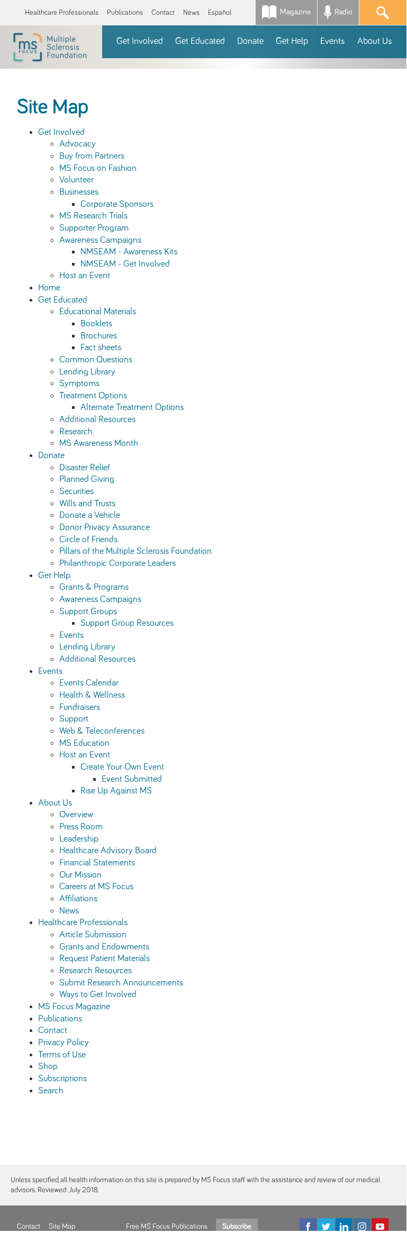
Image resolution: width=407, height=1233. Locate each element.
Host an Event (84, 275)
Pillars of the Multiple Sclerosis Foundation (135, 551)
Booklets (96, 323)
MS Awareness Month (98, 443)
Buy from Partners (91, 156)
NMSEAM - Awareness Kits (128, 252)
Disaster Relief (84, 467)
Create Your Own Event (122, 767)
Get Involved (61, 132)
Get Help (54, 575)
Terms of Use (62, 1055)
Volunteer (76, 180)
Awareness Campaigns (100, 240)
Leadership (78, 839)
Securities (76, 491)
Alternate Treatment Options (132, 407)
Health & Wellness (92, 695)
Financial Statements (97, 862)
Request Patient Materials (104, 958)
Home (49, 288)
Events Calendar (89, 683)
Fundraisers (79, 707)
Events (71, 635)
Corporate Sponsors (116, 204)
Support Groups (88, 611)
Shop (48, 1066)
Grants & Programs (94, 587)
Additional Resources (97, 419)
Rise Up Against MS (116, 791)
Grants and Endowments (104, 947)
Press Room (81, 827)
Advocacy (77, 144)
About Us (55, 803)
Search (51, 1090)
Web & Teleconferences (101, 731)
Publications (125, 12)
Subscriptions (62, 1078)
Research (76, 431)
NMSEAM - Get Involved (125, 264)
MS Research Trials (93, 216)
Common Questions (95, 359)
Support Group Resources (127, 623)
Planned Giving (86, 479)
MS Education (84, 743)
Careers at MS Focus (96, 886)
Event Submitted (132, 779)
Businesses (78, 192)
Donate (51, 455)
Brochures (98, 336)
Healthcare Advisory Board (108, 850)
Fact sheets (100, 347)
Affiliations (78, 898)
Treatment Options (93, 395)
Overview (76, 814)
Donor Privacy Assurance (104, 527)
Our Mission (80, 875)
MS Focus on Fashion (98, 168)
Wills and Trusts (87, 503)
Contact (163, 12)
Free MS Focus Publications (166, 1226)
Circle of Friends (88, 539)
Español (219, 12)
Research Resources (95, 970)
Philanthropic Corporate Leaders (117, 563)
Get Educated (62, 300)
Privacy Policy (63, 1042)
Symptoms (79, 383)
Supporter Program (94, 228)
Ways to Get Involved (98, 994)
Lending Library (87, 372)
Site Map (62, 1226)
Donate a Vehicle (89, 515)
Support (73, 719)
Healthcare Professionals (61, 12)
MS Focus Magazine (74, 1006)
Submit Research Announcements (121, 983)
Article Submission (92, 934)
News (191, 12)
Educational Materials (97, 311)
